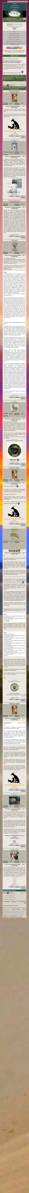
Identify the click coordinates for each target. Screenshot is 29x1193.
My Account (14, 5)
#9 (25, 808)
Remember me (15, 27)
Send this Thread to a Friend (10, 897)
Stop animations (16, 1)
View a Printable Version (9, 895)
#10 (25, 864)
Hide (24, 18)
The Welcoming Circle (13, 76)
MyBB (9, 915)
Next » (12, 85)
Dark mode (10, 1)
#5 (25, 418)
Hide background (24, 1)
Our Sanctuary (14, 7)
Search (15, 9)
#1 (25, 106)
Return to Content (19, 911)
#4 (25, 255)
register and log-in (12, 50)
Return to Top (12, 911)
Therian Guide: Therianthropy (6, 911)
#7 (25, 552)
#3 (25, 207)
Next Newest (12, 890)
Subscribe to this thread (9, 899)
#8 (25, 718)
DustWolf (23, 696)
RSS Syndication (15, 912)
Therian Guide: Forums (12, 76)
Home (15, 3)
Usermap (21, 912)
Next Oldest (6, 890)
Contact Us (6, 909)
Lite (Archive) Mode (7, 912)
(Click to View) (9, 268)
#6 (25, 482)
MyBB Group (18, 915)
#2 (25, 156)
